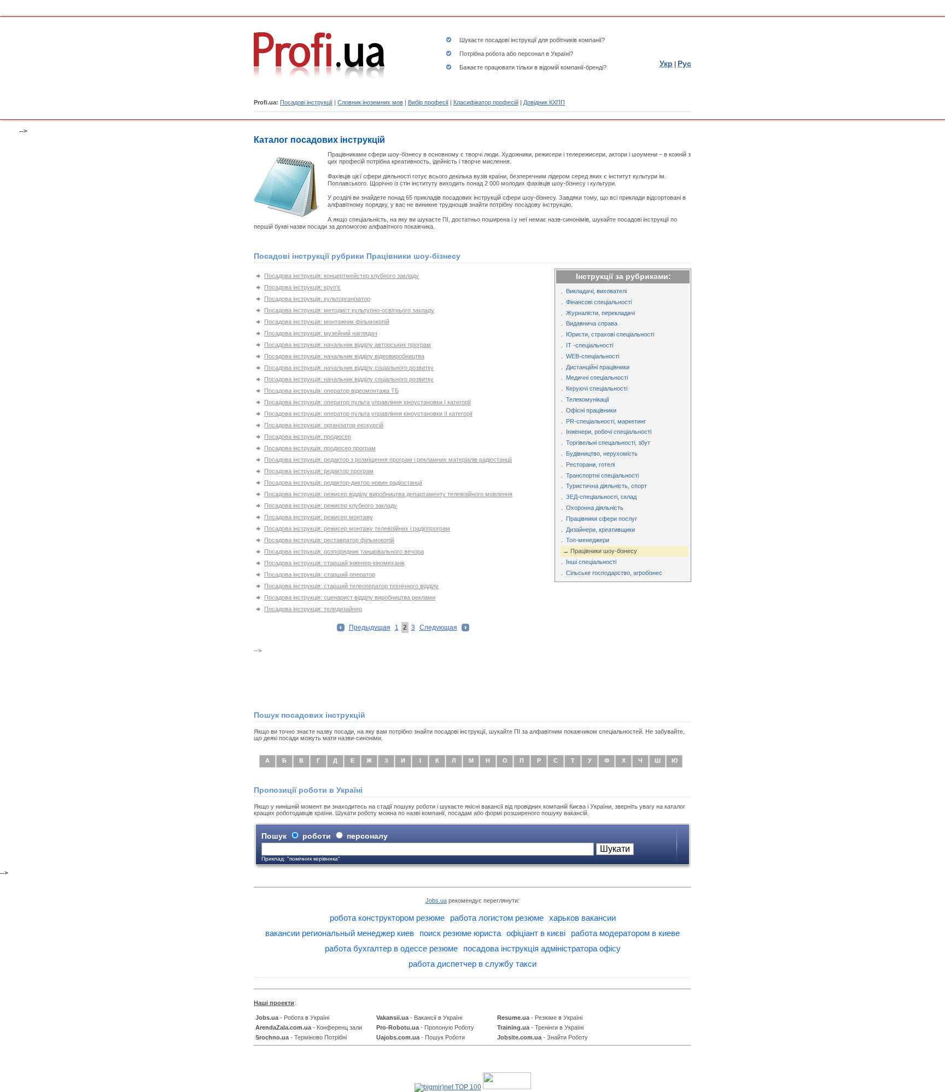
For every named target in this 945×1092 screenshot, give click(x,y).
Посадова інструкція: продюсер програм (320, 448)
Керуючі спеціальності (596, 388)
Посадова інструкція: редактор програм (319, 471)
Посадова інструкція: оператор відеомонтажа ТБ (331, 390)
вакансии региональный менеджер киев (339, 933)
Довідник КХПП (544, 102)
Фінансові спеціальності (599, 302)
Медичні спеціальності (597, 377)
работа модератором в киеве (625, 933)
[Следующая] (465, 629)
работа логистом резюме (497, 917)
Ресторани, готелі (590, 464)
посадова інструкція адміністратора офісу (542, 948)
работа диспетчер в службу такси (472, 963)
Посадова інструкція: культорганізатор (317, 298)
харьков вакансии (582, 917)
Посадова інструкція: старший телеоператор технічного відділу (351, 586)
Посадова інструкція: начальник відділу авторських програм (347, 344)
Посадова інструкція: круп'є (302, 287)
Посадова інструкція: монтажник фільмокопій (326, 321)
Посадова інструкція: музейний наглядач (320, 333)
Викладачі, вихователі (596, 291)
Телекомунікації (587, 399)
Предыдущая (369, 627)
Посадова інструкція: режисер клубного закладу (330, 505)
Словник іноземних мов (370, 102)
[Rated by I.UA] (507, 1087)
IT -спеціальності (589, 345)
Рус (684, 63)
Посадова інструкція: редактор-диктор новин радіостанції (343, 482)
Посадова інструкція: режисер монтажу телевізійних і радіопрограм (357, 528)
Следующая (438, 627)
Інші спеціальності (591, 562)
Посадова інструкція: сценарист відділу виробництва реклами (349, 597)
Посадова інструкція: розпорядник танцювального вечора (344, 551)
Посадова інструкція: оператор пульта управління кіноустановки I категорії (367, 402)
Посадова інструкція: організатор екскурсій (323, 425)
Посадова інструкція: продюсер (307, 436)
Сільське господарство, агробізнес (614, 573)
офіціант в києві (535, 933)
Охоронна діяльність (594, 507)
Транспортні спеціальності (602, 475)
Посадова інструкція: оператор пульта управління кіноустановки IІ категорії (368, 413)
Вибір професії (428, 102)
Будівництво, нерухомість (602, 453)
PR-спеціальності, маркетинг (606, 421)
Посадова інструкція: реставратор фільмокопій (329, 540)
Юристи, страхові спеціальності (610, 334)
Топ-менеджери (587, 540)
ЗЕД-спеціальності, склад (601, 496)
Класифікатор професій (485, 102)
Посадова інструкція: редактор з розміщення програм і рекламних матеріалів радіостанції (388, 459)
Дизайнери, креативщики (600, 529)
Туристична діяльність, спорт (606, 486)
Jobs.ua (436, 900)
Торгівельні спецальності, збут (608, 442)
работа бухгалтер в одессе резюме (391, 948)
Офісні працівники (591, 410)
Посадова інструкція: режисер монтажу (318, 517)
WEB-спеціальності (592, 356)
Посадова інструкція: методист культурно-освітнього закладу (349, 310)
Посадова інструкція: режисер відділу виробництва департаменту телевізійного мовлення (388, 494)
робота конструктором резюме (387, 917)
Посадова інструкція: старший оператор (319, 574)
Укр (666, 63)
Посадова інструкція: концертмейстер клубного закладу (341, 275)
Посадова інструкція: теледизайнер (313, 609)
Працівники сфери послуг (601, 518)
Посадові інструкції (306, 102)
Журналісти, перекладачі (600, 313)
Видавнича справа (591, 323)
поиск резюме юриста (460, 933)
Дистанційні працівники (597, 367)
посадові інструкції (510, 40)
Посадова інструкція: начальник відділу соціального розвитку (349, 367)
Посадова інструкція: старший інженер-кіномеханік (334, 563)
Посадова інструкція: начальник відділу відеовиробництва (344, 356)
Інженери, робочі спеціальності (608, 431)
